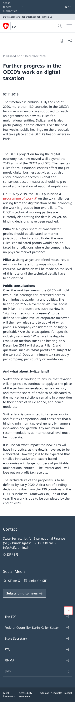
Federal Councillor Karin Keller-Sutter (32, 627)
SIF (14, 26)
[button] (68, 610)
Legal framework (9, 694)
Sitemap (44, 693)
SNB (8, 671)
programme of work (18, 198)
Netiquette (56, 693)
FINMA (9, 660)
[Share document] (70, 40)
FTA (7, 649)
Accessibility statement (25, 694)
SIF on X (14, 581)
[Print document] (61, 40)
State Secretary (16, 638)
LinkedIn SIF (37, 581)
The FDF (10, 617)
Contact (68, 693)
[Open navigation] (69, 26)
